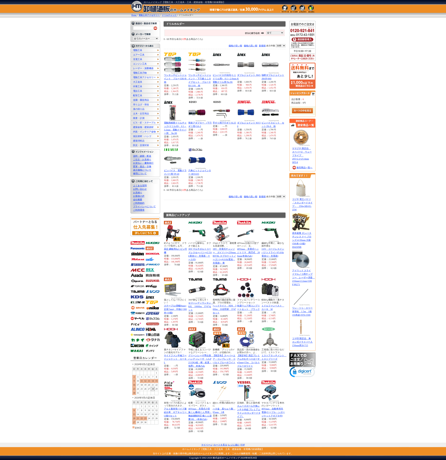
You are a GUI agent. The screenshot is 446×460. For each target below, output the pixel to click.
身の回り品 (138, 109)
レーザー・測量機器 (143, 68)
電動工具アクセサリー (144, 77)
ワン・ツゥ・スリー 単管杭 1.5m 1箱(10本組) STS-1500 (302, 311)
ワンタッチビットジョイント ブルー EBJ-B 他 (176, 78)
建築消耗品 (138, 140)
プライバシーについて (144, 206)
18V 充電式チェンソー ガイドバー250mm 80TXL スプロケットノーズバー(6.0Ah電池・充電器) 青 (225, 256)
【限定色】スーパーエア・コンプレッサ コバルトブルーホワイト (224, 359)
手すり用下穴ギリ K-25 (224, 122)
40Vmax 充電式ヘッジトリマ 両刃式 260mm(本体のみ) (248, 252)
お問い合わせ (140, 189)
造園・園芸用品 (141, 100)
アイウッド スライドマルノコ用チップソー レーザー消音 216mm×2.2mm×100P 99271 (303, 277)
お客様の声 (138, 196)
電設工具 (137, 91)
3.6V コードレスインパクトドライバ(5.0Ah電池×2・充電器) (273, 252)
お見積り (137, 192)
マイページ (207, 444)
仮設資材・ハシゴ (142, 136)
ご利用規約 (138, 203)
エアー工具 (138, 54)
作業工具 (137, 86)
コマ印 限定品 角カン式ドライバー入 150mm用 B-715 (302, 342)
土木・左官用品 (141, 113)
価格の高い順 (250, 45)
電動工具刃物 (140, 73)
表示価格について (142, 170)
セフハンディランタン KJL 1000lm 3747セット (200, 306)
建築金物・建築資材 (143, 127)
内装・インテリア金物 (144, 131)
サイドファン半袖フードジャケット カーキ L (176, 359)
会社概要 (137, 199)
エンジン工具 (140, 63)
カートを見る (220, 444)
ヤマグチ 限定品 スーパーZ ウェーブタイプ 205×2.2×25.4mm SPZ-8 (302, 155)
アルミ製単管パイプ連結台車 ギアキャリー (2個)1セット (176, 412)
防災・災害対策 (141, 145)
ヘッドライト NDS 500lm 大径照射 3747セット (224, 309)
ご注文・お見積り (142, 159)
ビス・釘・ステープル (144, 122)
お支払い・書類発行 (143, 163)
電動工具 (137, 50)
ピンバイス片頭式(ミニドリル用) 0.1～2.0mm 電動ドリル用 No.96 (226, 78)
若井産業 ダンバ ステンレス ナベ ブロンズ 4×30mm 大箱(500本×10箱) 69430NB (301, 240)
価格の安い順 (235, 45)
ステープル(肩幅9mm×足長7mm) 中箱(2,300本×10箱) (175, 309)
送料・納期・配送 (142, 156)
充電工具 (137, 59)
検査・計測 (138, 118)
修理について (140, 173)
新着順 (262, 45)
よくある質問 (140, 185)
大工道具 (137, 82)
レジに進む (234, 444)
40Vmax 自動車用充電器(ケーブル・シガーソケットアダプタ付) (273, 412)
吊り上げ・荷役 (141, 104)
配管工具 (137, 95)
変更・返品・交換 (142, 166)
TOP (243, 444)
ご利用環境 (138, 210)
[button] (302, 373)
